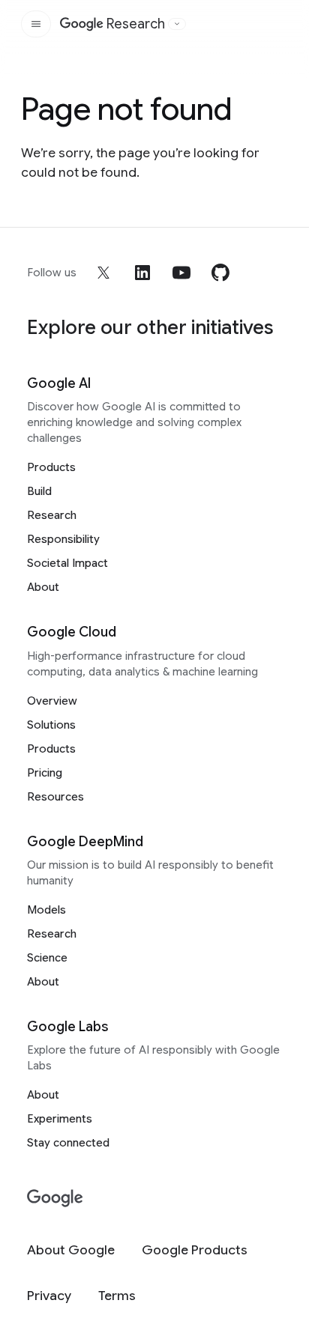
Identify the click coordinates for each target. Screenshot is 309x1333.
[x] (104, 273)
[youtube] (182, 273)
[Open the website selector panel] (177, 24)
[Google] (55, 1198)
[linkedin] (142, 273)
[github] (220, 273)
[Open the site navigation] (36, 23)
